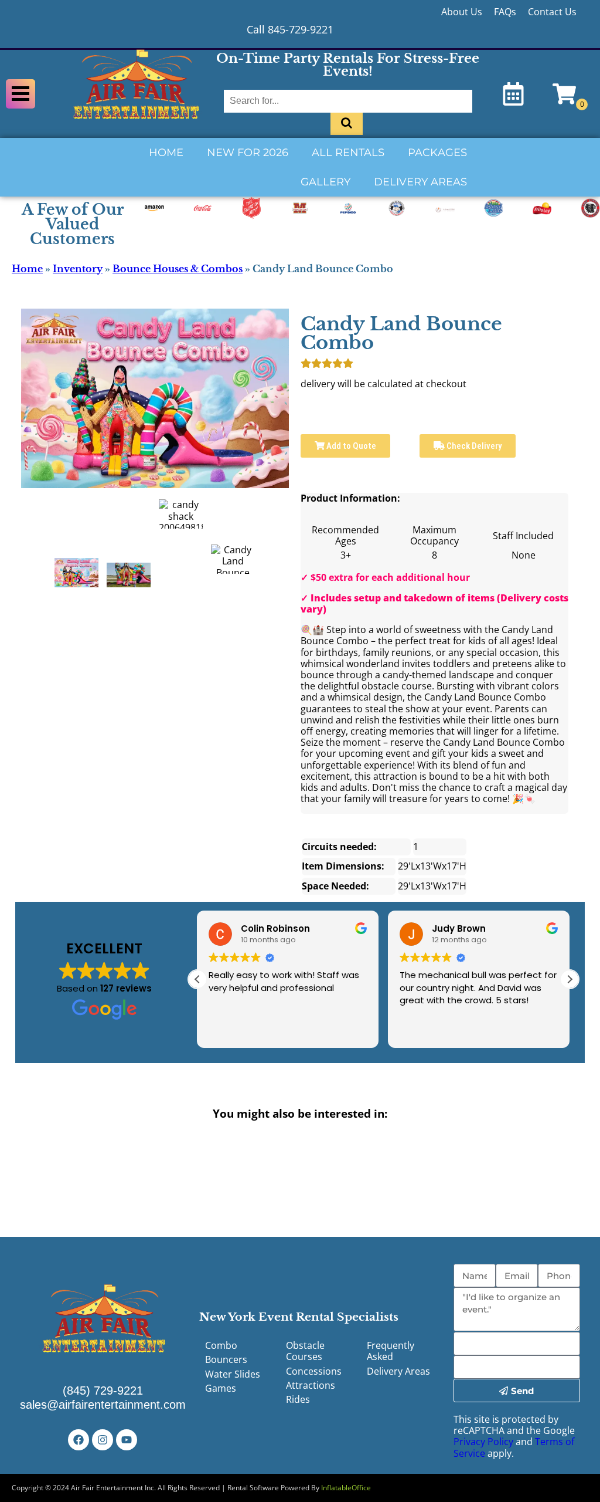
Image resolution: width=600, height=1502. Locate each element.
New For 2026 (247, 152)
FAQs (505, 11)
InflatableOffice (346, 1488)
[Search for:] (348, 101)
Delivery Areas (420, 181)
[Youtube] (126, 1439)
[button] (569, 979)
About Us (461, 11)
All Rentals (348, 152)
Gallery (325, 181)
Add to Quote (350, 446)
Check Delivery (473, 446)
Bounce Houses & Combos (177, 269)
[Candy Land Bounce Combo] (76, 572)
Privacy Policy (483, 1441)
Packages (437, 152)
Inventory (78, 269)
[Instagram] (102, 1439)
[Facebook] (78, 1439)
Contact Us (552, 11)
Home (166, 152)
